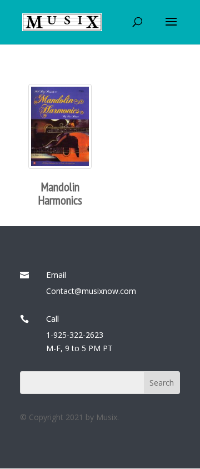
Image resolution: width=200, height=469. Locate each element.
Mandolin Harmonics (60, 193)
